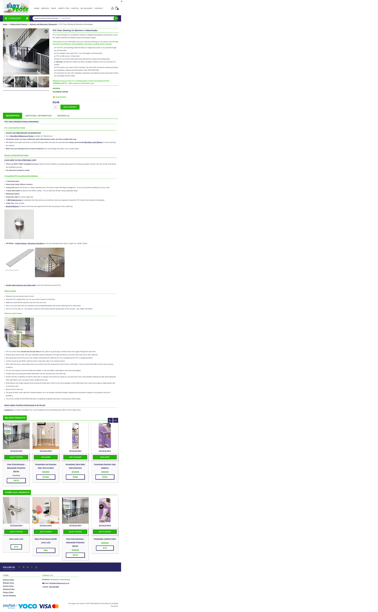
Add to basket (70, 107)
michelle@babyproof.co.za (59, 583)
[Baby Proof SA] (16, 7)
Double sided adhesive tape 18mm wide (20, 285)
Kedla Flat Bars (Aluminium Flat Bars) (29, 243)
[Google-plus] (32, 567)
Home (36, 8)
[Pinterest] (28, 567)
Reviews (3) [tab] (63, 116)
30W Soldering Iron (14, 200)
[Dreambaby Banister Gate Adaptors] (105, 435)
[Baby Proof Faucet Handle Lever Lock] (45, 510)
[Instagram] (23, 567)
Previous (110, 420)
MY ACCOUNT (87, 8)
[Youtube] (36, 567)
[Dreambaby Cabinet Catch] (105, 510)
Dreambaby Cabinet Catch (105, 539)
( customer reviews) (60, 91)
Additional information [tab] (38, 116)
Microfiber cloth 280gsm (93, 142)
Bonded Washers (12, 206)
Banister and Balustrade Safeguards (43, 24)
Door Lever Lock (16, 539)
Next (115, 420)
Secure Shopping (9, 595)
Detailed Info (16, 451)
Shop (53, 8)
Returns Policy (8, 580)
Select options (16, 457)
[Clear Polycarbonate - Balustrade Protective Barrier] (16, 435)
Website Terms (8, 583)
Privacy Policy (8, 592)
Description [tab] (12, 116)
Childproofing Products (18, 24)
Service (45, 8)
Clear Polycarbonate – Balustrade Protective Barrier (16, 467)
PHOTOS (75, 8)
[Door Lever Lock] (16, 510)
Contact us (8, 410)
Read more (45, 457)
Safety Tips (63, 8)
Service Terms (8, 586)
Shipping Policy (9, 589)
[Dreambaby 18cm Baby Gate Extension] (75, 435)
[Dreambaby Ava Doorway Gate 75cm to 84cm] (45, 435)
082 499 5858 (54, 587)
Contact (98, 8)
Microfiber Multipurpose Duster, (22, 136)
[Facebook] (19, 567)
